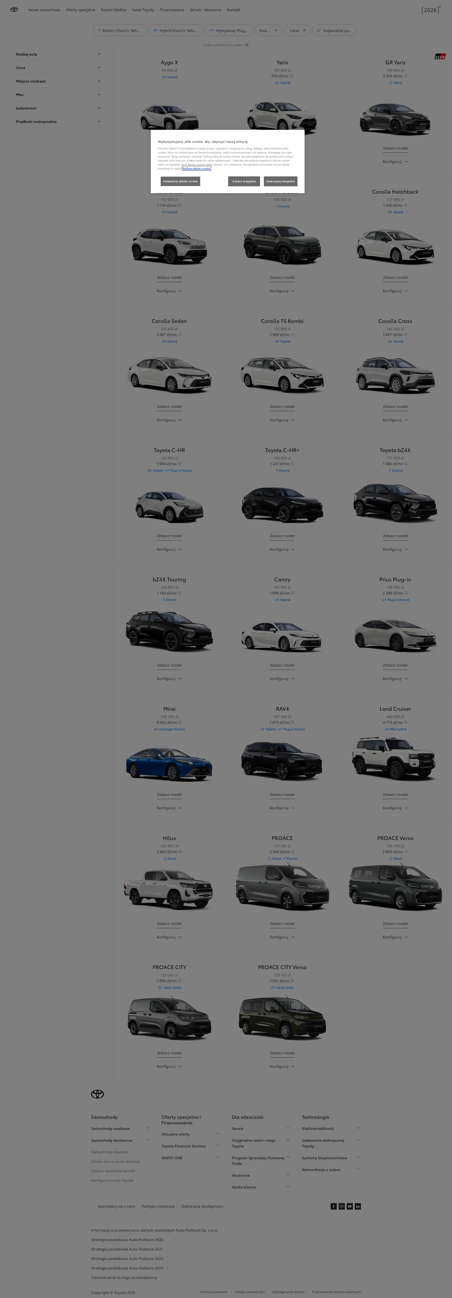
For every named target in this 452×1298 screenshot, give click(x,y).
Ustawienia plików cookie (180, 181)
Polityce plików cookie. (196, 168)
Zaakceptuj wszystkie (280, 181)
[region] (228, 161)
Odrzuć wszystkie (244, 181)
